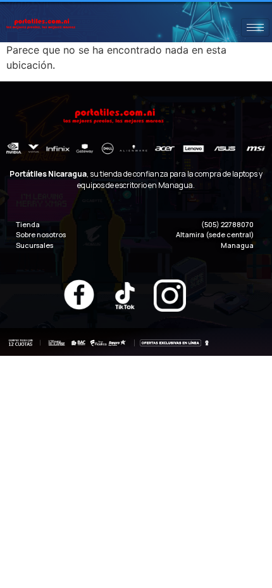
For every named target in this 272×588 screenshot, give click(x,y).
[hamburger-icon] (255, 27)
